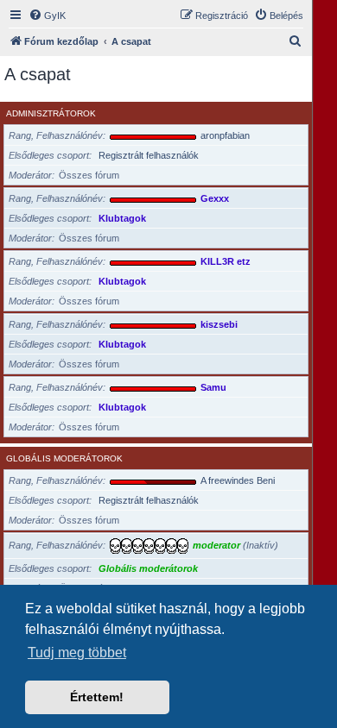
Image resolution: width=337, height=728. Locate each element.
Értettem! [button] (97, 697)
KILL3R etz (225, 261)
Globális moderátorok (64, 458)
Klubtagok (122, 218)
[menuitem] (47, 15)
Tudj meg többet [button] (77, 652)
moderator (216, 545)
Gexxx (214, 198)
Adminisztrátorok (51, 113)
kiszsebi (219, 324)
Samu (213, 387)
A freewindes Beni (237, 480)
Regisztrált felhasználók (149, 155)
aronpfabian (225, 135)
